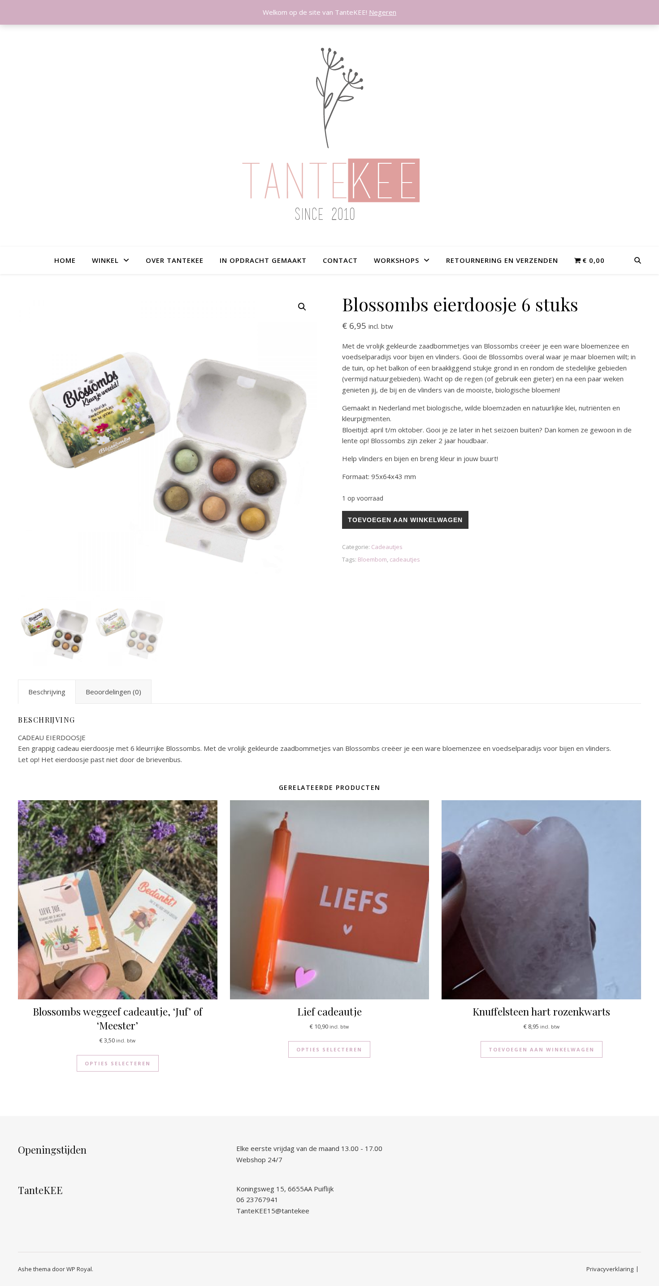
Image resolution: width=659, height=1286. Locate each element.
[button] (302, 307)
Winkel (105, 260)
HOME (65, 260)
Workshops (396, 260)
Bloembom (372, 559)
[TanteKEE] (329, 135)
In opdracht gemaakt (263, 260)
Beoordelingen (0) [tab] (113, 691)
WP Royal (79, 1269)
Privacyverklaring (609, 1269)
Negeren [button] (382, 12)
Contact (340, 260)
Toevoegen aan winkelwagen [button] (541, 1049)
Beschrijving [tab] (46, 691)
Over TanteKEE (175, 260)
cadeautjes (405, 559)
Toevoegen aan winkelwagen (405, 519)
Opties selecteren (118, 1063)
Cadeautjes (387, 547)
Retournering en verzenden (502, 260)
